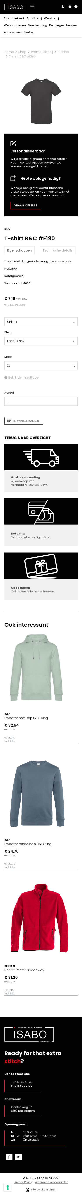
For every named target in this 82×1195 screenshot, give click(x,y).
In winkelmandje (26, 421)
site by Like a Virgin (43, 1189)
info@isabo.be (21, 1086)
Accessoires (13, 32)
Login (63, 6)
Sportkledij (34, 18)
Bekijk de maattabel (23, 377)
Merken (29, 32)
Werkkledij (51, 18)
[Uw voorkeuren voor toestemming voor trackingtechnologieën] (7, 1187)
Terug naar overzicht (27, 437)
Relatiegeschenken (63, 25)
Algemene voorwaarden (51, 1182)
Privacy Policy (23, 1182)
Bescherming (37, 25)
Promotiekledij (14, 18)
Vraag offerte (25, 205)
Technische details (58, 250)
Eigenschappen (19, 250)
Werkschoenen (15, 25)
